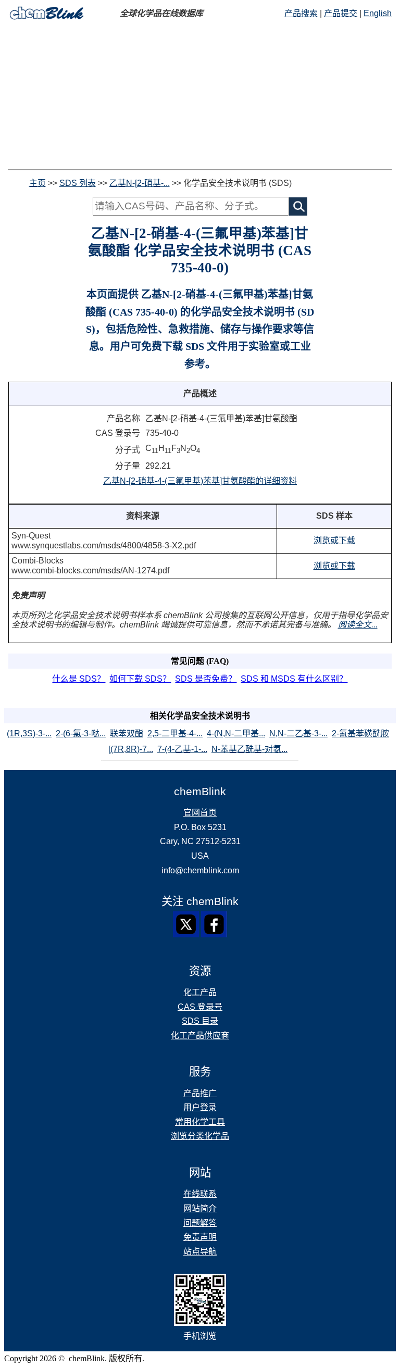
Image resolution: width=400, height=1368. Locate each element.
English (378, 13)
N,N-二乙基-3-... (298, 733)
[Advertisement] (200, 96)
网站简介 (200, 1208)
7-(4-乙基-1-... (182, 749)
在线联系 (200, 1193)
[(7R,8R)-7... (130, 749)
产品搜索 (301, 13)
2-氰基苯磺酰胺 (360, 733)
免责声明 (200, 1237)
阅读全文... (358, 624)
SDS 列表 (77, 183)
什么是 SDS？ (78, 678)
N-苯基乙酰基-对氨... (249, 749)
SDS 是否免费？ (205, 678)
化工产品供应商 (200, 1035)
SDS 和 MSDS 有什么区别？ (294, 678)
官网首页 (200, 812)
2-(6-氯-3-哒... (81, 733)
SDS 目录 (200, 1020)
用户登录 (200, 1107)
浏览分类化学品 (200, 1136)
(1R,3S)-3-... (29, 733)
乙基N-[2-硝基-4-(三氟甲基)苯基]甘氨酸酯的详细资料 (200, 480)
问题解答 (200, 1223)
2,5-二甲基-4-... (175, 733)
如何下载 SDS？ (140, 678)
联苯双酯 (126, 733)
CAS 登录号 (200, 1006)
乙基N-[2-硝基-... (139, 183)
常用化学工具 (200, 1122)
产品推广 (200, 1093)
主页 (37, 183)
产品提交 (340, 13)
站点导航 (200, 1251)
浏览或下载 (334, 540)
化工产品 (200, 992)
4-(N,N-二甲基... (236, 733)
